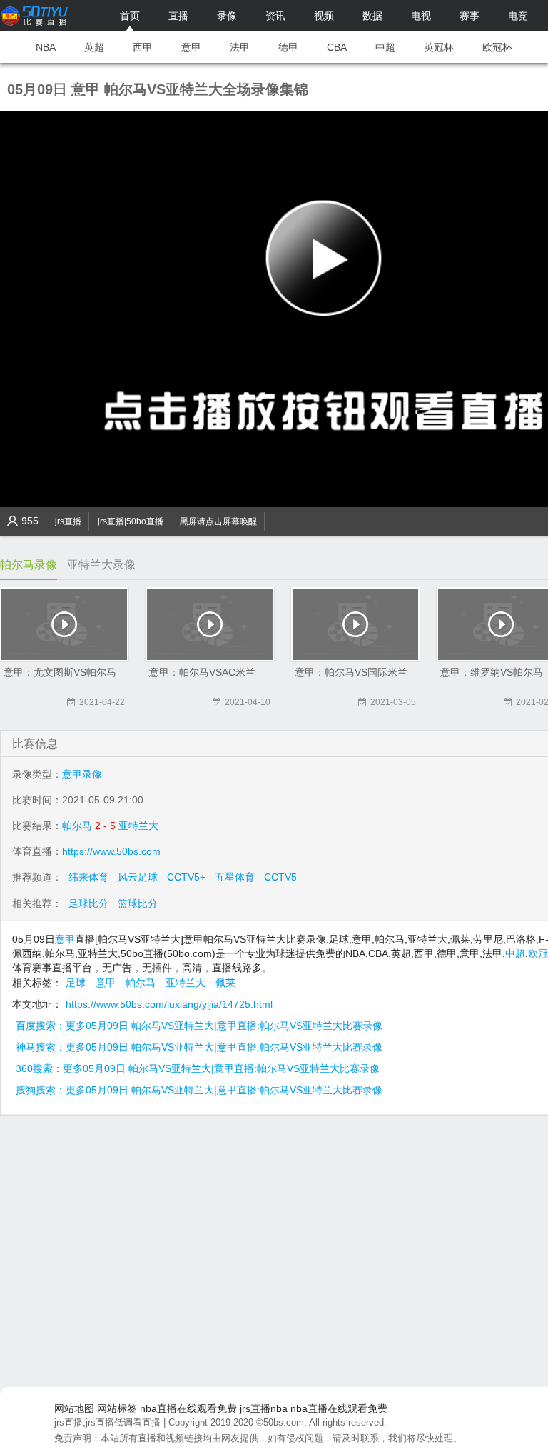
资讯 (275, 15)
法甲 (240, 47)
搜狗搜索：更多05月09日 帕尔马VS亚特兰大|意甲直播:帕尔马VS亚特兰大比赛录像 (199, 1090)
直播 (178, 15)
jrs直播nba (264, 1408)
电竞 (518, 15)
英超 (94, 47)
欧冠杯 (497, 47)
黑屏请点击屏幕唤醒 (218, 521)
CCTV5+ (186, 877)
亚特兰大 (138, 825)
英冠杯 (439, 47)
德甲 (288, 47)
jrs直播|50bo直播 (130, 521)
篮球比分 (138, 903)
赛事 (470, 15)
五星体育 (235, 877)
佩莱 (225, 982)
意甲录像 (82, 774)
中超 (385, 47)
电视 (421, 15)
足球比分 (88, 903)
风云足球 (138, 877)
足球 (76, 982)
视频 (324, 15)
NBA (46, 47)
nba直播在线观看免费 (188, 1408)
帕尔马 (77, 825)
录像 (227, 15)
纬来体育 (88, 877)
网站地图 (74, 1408)
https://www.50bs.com (111, 851)
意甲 (191, 47)
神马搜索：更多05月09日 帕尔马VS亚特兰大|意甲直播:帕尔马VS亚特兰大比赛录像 (199, 1047)
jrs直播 (68, 521)
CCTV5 (280, 877)
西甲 (143, 47)
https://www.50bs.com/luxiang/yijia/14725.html (169, 1004)
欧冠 (538, 953)
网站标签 (117, 1408)
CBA (337, 47)
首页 (130, 15)
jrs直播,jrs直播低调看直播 (107, 1422)
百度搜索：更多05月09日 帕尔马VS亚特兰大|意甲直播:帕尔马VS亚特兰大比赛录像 (199, 1025)
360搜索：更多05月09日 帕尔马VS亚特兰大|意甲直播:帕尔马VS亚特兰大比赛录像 (198, 1068)
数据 (372, 15)
